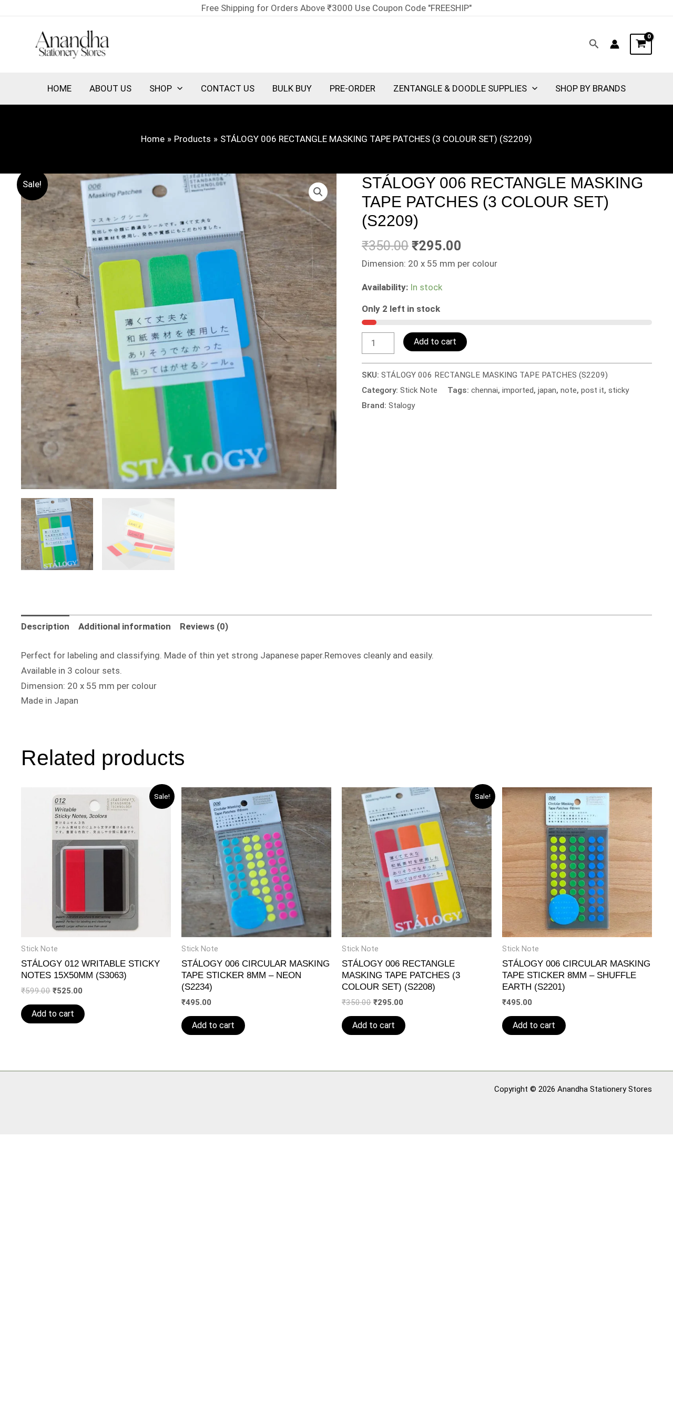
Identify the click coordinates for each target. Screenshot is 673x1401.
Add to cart (435, 342)
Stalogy (402, 405)
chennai (484, 390)
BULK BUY (292, 88)
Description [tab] (45, 626)
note (568, 390)
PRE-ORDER (352, 88)
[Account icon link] (614, 44)
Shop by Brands (590, 88)
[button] (594, 44)
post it (592, 390)
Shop (160, 88)
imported (518, 390)
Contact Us (227, 88)
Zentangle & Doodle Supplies (460, 88)
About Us (110, 88)
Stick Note (418, 390)
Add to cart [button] (53, 1014)
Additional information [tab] (124, 626)
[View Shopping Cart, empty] (641, 44)
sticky (618, 390)
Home (59, 88)
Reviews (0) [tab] (204, 626)
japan (547, 390)
